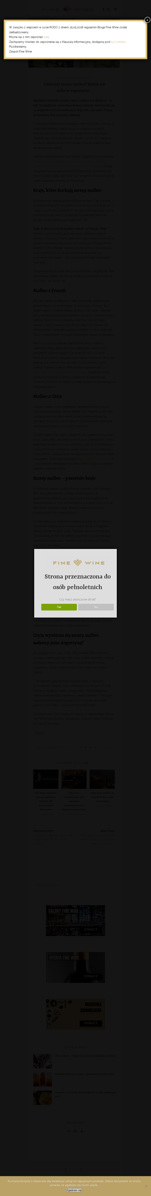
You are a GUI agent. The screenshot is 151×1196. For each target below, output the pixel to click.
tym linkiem (118, 41)
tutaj (46, 37)
